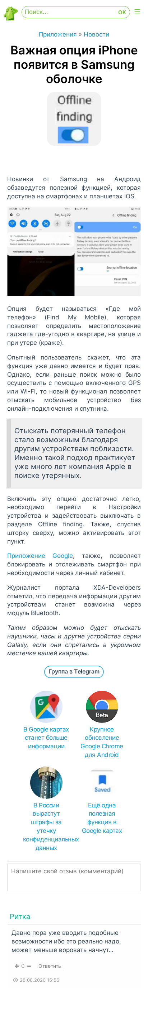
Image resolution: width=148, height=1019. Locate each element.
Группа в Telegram (74, 671)
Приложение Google (40, 555)
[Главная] (11, 18)
